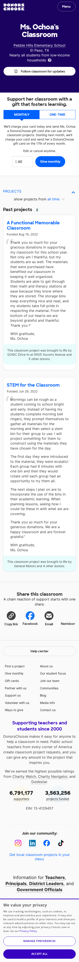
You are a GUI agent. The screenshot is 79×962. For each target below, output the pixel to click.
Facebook (30, 624)
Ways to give (14, 710)
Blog (43, 695)
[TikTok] (61, 843)
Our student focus (53, 673)
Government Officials (39, 889)
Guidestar (39, 781)
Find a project (15, 666)
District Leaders (46, 883)
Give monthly (14, 673)
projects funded (57, 795)
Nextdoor (68, 624)
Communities (49, 688)
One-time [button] (57, 114)
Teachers (55, 877)
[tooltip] (49, 59)
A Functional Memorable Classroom (33, 225)
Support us (13, 695)
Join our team (49, 681)
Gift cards (12, 681)
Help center (39, 651)
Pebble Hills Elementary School (39, 45)
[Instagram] (18, 843)
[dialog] (39, 930)
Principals (16, 883)
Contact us (48, 710)
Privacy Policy (28, 931)
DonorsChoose (14, 6)
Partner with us (15, 688)
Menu (66, 6)
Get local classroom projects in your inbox (39, 856)
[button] (39, 71)
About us (46, 666)
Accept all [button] (39, 954)
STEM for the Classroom (33, 385)
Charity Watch (24, 776)
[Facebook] (46, 843)
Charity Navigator (52, 776)
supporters (21, 795)
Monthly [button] (21, 114)
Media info (47, 703)
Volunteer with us (17, 703)
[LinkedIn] (32, 843)
